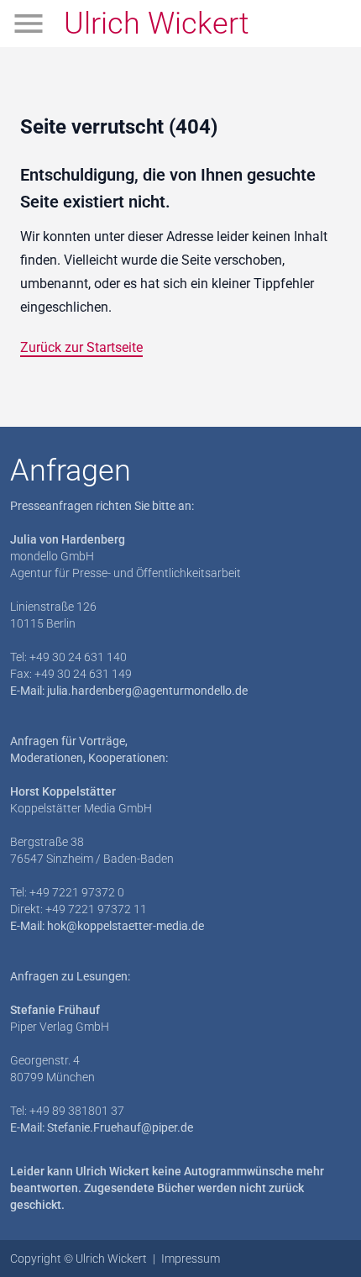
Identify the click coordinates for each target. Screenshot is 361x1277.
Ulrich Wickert (156, 23)
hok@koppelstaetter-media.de (125, 926)
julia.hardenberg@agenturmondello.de (147, 690)
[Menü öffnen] (28, 23)
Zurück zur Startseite (81, 347)
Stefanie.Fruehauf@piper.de (120, 1127)
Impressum (190, 1258)
